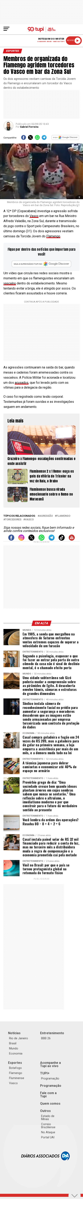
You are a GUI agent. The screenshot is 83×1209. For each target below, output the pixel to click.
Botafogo (15, 1068)
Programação (50, 1078)
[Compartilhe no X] (30, 139)
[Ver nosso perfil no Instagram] (21, 539)
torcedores (13, 519)
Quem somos (50, 1103)
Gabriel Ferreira (29, 126)
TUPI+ (45, 1073)
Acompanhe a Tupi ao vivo (50, 1064)
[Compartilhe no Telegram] (44, 139)
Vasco (34, 216)
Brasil (12, 1043)
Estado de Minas (47, 1117)
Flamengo (53, 236)
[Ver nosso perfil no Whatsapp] (41, 539)
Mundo (13, 1048)
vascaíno (9, 283)
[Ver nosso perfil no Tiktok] (62, 539)
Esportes (15, 1063)
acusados (21, 383)
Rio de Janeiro (18, 1038)
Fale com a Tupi (48, 1094)
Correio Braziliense (48, 1125)
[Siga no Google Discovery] (65, 139)
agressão (46, 516)
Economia (15, 1053)
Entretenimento (52, 1033)
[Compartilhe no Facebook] (23, 139)
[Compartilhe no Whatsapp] (37, 139)
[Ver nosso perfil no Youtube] (72, 539)
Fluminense (16, 1078)
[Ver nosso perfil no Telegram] (52, 539)
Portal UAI (47, 1137)
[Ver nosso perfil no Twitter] (31, 539)
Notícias (14, 1033)
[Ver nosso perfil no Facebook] (11, 539)
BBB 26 (46, 1038)
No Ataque (48, 1132)
